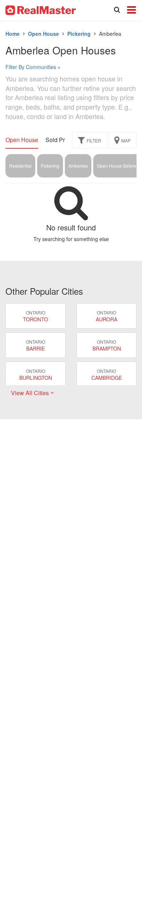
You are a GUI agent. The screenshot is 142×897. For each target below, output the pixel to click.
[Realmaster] (40, 9)
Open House (43, 33)
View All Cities (30, 393)
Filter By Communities (32, 66)
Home (12, 33)
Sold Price (59, 140)
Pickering (79, 33)
